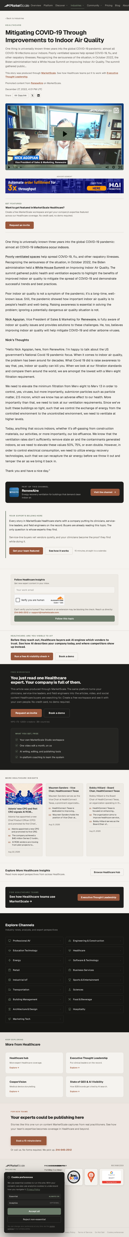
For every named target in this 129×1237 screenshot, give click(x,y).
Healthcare (13, 25)
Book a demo (66, 656)
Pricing (108, 5)
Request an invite (19, 225)
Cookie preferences (115, 1232)
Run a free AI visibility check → (31, 656)
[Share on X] (32, 95)
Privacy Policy (69, 1232)
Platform (48, 5)
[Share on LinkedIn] (38, 95)
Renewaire (88, 319)
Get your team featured (26, 550)
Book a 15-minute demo (28, 1140)
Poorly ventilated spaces (22, 257)
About (59, 1170)
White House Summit (50, 267)
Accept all (34, 1211)
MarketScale (48, 73)
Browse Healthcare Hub (107, 872)
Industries (76, 5)
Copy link (22, 95)
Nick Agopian (15, 319)
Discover (60, 5)
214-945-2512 (21, 612)
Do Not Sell (99, 1232)
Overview (36, 5)
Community (93, 5)
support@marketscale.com (45, 612)
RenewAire (37, 83)
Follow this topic (64, 618)
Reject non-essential (34, 1219)
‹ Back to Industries (14, 18)
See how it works (59, 550)
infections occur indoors (51, 247)
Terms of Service (85, 1232)
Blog (117, 5)
